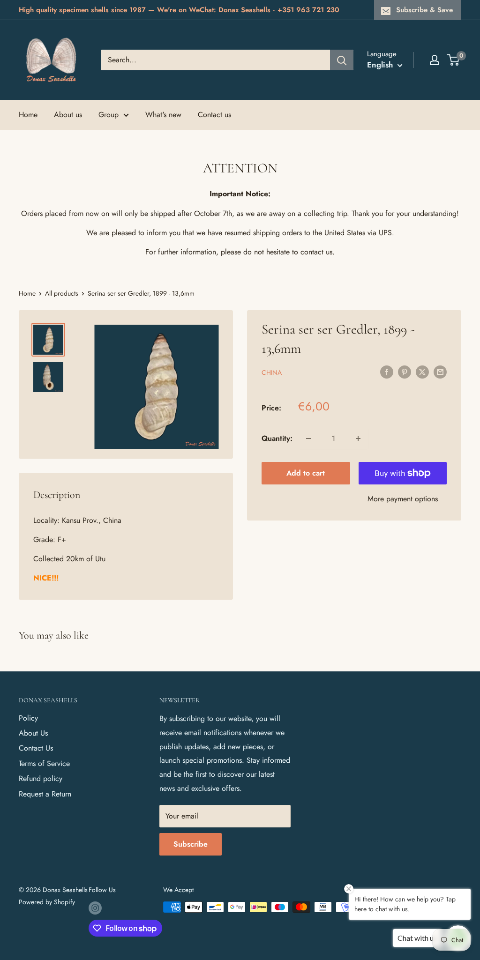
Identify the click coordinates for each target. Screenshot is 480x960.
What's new (163, 114)
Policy (28, 718)
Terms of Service (44, 763)
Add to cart (305, 473)
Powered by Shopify (47, 902)
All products (61, 293)
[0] (453, 60)
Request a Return (45, 794)
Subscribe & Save (424, 10)
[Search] (341, 60)
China (272, 372)
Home (28, 114)
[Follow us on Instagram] (95, 908)
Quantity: (277, 438)
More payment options (403, 498)
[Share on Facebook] (386, 372)
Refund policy (40, 778)
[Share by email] (440, 372)
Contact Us (36, 748)
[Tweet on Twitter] (422, 372)
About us (68, 114)
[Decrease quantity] (308, 438)
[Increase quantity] (358, 438)
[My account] (434, 60)
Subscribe (190, 844)
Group (108, 114)
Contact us (214, 114)
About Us (33, 733)
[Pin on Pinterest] (404, 372)
